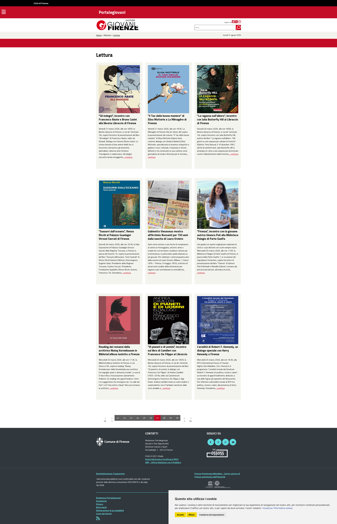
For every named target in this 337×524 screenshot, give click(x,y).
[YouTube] (232, 442)
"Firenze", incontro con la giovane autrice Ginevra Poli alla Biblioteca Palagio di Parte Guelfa (217, 235)
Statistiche (101, 501)
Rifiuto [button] (192, 515)
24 (138, 417)
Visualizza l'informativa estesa (277, 508)
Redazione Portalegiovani (108, 497)
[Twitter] (236, 22)
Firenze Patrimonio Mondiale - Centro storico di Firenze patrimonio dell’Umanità (217, 475)
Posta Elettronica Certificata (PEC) (162, 459)
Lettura (116, 35)
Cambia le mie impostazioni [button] (211, 515)
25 (144, 417)
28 (164, 417)
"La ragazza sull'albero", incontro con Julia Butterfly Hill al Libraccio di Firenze (217, 119)
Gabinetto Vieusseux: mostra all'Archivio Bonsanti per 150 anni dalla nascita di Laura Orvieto (168, 235)
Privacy (99, 504)
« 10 (105, 419)
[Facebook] (233, 22)
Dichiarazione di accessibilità (110, 510)
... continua (127, 157)
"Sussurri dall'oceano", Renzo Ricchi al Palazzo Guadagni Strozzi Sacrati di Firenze (116, 235)
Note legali (101, 507)
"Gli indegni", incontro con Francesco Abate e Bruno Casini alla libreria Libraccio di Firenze (118, 119)
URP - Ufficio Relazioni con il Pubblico (163, 462)
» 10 (190, 419)
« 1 (112, 419)
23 (131, 417)
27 (157, 417)
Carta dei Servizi (104, 513)
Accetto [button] (180, 515)
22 (124, 417)
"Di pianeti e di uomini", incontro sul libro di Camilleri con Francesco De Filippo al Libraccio (167, 350)
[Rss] (98, 519)
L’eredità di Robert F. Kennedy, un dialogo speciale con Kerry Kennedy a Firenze (217, 350)
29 (170, 417)
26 (151, 417)
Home (98, 35)
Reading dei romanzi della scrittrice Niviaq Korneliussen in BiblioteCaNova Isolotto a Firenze (119, 350)
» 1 (184, 419)
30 (177, 417)
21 (118, 417)
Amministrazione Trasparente (110, 473)
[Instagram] (239, 22)
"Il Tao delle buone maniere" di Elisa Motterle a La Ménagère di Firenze (167, 119)
